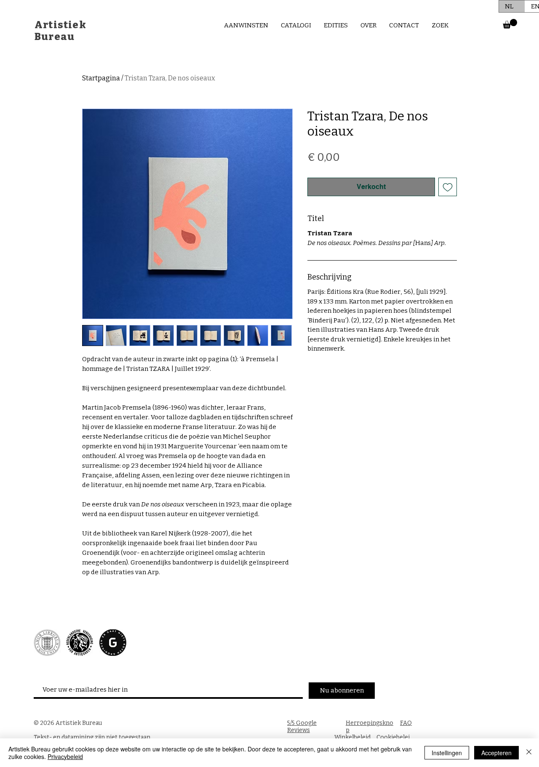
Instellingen (447, 752)
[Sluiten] (529, 752)
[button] (510, 24)
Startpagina (101, 78)
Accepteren (496, 752)
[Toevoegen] (447, 187)
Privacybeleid (65, 756)
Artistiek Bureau (60, 31)
